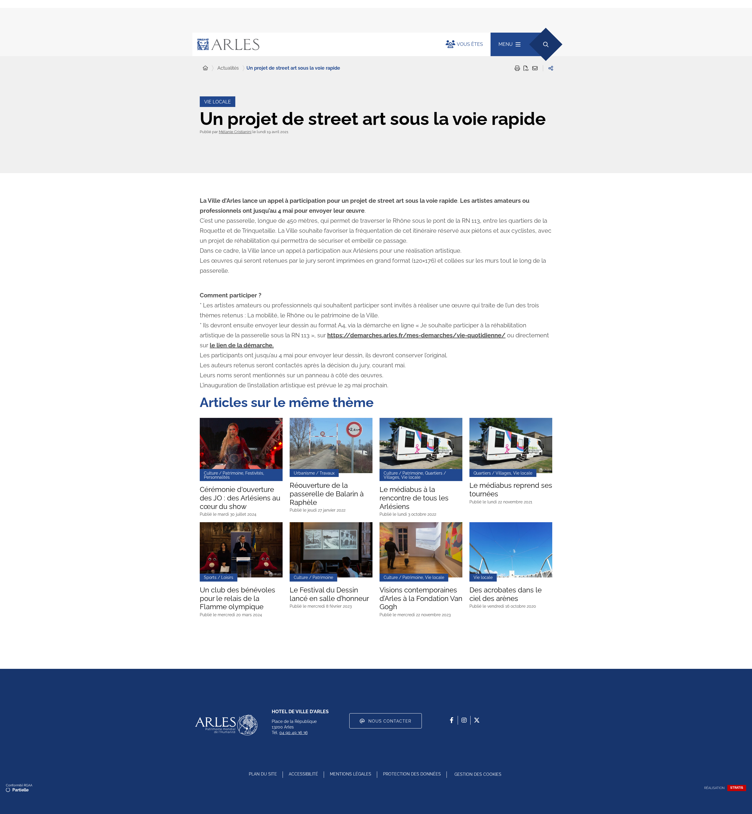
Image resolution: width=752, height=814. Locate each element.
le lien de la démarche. (242, 345)
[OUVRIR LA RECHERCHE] (545, 44)
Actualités (228, 68)
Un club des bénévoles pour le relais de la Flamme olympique (237, 598)
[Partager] (550, 68)
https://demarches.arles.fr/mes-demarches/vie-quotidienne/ (416, 335)
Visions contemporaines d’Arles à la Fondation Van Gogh (421, 598)
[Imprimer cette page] (517, 68)
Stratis (736, 788)
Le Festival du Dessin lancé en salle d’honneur (329, 594)
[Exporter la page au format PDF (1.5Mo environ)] (526, 68)
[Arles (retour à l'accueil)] (313, 44)
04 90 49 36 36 (293, 732)
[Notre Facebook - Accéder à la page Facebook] (451, 720)
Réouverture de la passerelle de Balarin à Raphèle (327, 494)
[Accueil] (205, 68)
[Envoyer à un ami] (535, 68)
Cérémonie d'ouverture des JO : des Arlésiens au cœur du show (240, 498)
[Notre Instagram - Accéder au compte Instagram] (464, 720)
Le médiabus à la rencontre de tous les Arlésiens (414, 498)
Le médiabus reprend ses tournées (510, 489)
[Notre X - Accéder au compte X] (476, 720)
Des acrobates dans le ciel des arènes (505, 594)
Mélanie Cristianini (235, 132)
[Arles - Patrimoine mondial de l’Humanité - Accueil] (226, 725)
